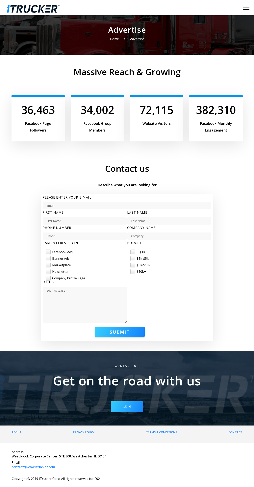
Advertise (137, 39)
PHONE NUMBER (57, 228)
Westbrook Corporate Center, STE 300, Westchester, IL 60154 (59, 456)
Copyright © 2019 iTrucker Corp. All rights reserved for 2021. (57, 478)
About (17, 432)
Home (114, 39)
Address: (18, 452)
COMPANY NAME (141, 228)
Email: (16, 462)
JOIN (127, 406)
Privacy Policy (83, 432)
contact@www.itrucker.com (33, 467)
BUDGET (134, 243)
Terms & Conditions (161, 432)
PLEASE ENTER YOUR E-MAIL (67, 197)
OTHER (49, 282)
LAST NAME (137, 212)
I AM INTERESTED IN (60, 243)
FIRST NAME (53, 212)
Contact (235, 432)
